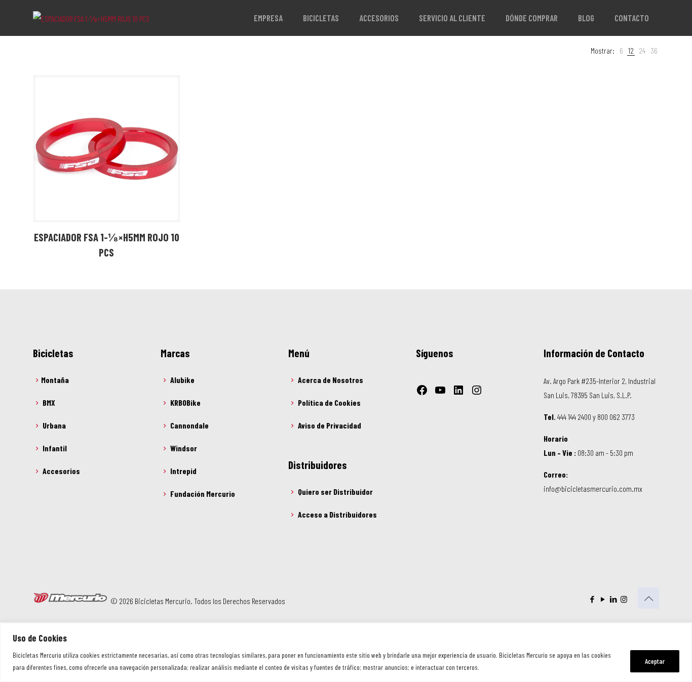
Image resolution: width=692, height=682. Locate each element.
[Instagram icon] (624, 599)
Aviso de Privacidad (329, 425)
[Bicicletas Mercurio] (91, 17)
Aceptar (655, 661)
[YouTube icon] (602, 599)
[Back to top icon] (648, 598)
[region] (346, 652)
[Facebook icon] (592, 599)
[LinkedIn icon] (613, 599)
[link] (621, 51)
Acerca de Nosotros (330, 380)
